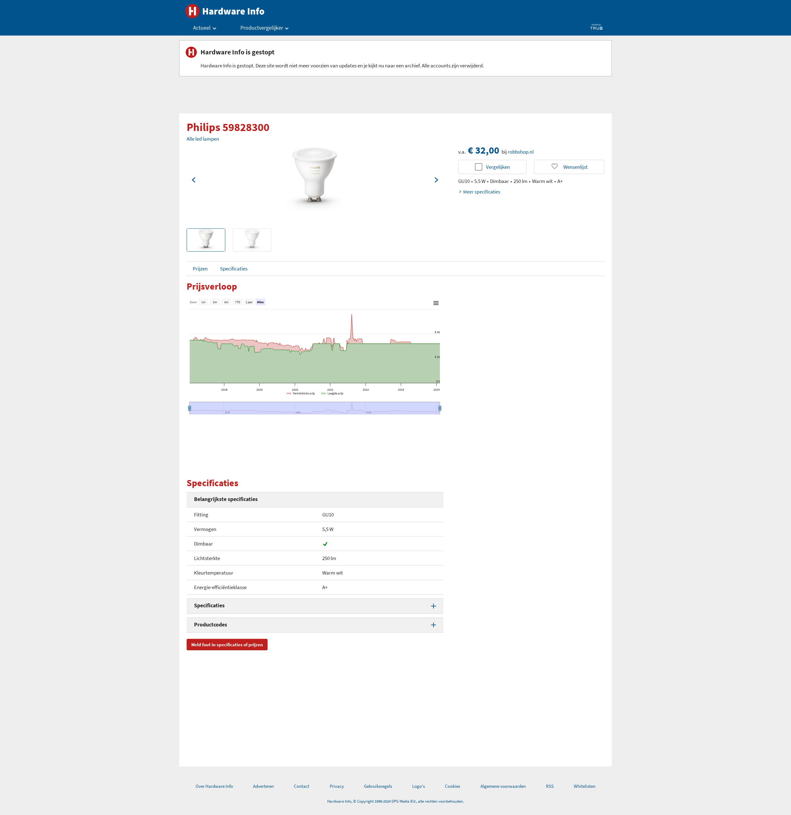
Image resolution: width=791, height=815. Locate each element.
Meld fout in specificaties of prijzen (227, 644)
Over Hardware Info (214, 786)
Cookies (452, 786)
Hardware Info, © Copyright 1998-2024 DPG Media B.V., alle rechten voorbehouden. (395, 801)
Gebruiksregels (378, 786)
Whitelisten (584, 786)
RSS (550, 786)
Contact (301, 786)
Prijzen (200, 268)
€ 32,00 (483, 150)
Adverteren (263, 786)
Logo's (418, 786)
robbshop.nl (521, 151)
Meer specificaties (481, 192)
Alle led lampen (203, 138)
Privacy (337, 786)
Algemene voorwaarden (503, 786)
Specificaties (233, 268)
